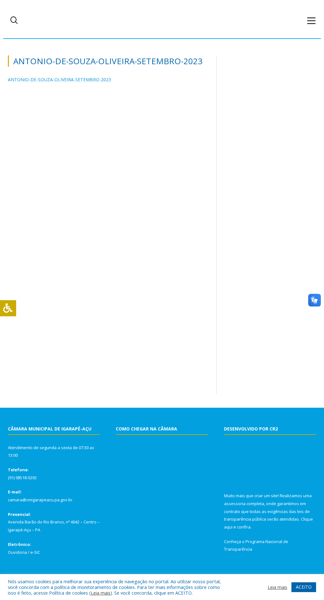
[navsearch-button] (14, 20)
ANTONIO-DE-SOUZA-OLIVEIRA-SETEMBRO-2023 (59, 80)
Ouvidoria (17, 552)
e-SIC (35, 552)
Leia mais (100, 593)
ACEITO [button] (304, 587)
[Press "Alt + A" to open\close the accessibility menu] (8, 308)
